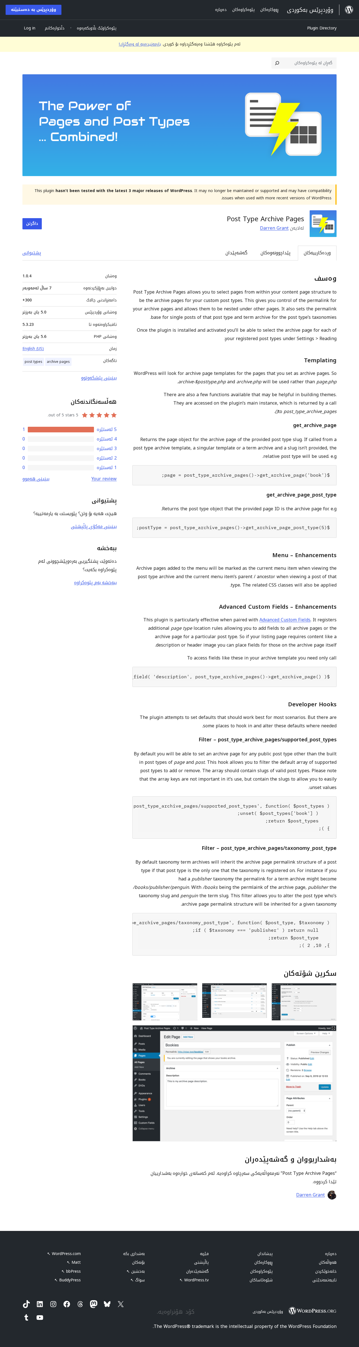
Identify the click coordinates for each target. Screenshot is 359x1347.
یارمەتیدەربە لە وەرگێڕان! (140, 44)
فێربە (204, 1254)
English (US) (33, 348)
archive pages (58, 362)
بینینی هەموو (35, 478)
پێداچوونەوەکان (276, 252)
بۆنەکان (138, 1262)
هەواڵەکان (328, 1262)
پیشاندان (265, 1254)
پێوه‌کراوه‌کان (261, 1271)
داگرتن (32, 223)
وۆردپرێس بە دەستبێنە (33, 9)
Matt (74, 1262)
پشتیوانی (31, 252)
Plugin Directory (322, 28)
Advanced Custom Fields (284, 619)
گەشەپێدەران (197, 1271)
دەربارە (331, 1254)
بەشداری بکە (134, 1254)
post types (33, 362)
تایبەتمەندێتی (324, 1280)
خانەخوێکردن (326, 1271)
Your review (104, 478)
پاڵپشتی (201, 1262)
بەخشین (135, 1271)
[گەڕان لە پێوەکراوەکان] (277, 63)
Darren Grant (274, 228)
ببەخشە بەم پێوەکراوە (95, 582)
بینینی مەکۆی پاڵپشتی (94, 526)
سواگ (137, 1280)
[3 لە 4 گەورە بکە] (190, 990)
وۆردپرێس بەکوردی (268, 1311)
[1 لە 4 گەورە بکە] (329, 990)
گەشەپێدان (236, 252)
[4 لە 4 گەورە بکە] (329, 1032)
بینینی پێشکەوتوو (99, 377)
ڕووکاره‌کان (263, 1262)
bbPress (71, 1271)
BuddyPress (67, 1280)
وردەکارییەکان (317, 252)
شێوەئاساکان (261, 1280)
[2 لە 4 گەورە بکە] (259, 990)
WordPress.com (64, 1254)
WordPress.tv (194, 1280)
